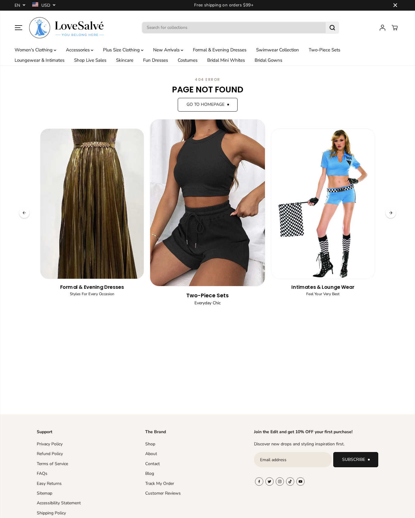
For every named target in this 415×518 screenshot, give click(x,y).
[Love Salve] (67, 28)
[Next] (391, 213)
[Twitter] (269, 481)
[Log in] (382, 27)
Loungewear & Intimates (39, 60)
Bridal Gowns (268, 60)
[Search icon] (332, 28)
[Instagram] (280, 481)
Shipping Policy (51, 513)
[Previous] (24, 213)
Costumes (187, 60)
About (151, 454)
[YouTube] (300, 481)
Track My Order (159, 483)
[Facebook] (259, 481)
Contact (152, 464)
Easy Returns (49, 483)
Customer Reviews (163, 493)
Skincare (124, 60)
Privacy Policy (50, 444)
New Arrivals (167, 50)
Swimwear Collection (277, 50)
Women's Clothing (34, 50)
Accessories (78, 50)
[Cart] (394, 27)
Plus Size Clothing (122, 50)
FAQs (42, 473)
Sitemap (44, 493)
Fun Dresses (155, 60)
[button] (18, 27)
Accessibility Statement (59, 503)
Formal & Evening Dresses (219, 50)
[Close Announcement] (395, 5)
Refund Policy (50, 454)
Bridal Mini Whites (226, 60)
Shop (150, 444)
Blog (149, 473)
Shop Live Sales (90, 60)
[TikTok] (290, 481)
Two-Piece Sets (324, 50)
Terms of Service (52, 464)
